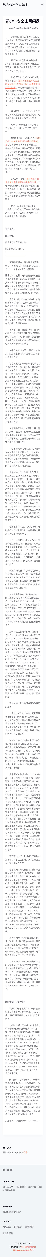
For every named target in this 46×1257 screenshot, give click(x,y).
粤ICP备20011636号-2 (23, 1250)
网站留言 (7, 1226)
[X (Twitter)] (8, 1170)
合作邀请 (18, 1226)
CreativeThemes (28, 1247)
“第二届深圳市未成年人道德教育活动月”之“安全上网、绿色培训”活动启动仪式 (22, 84)
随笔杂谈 (35, 28)
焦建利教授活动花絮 (12, 1211)
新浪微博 (21, 1186)
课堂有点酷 (8, 1186)
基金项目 (11, 1190)
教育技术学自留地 (15, 4)
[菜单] (42, 4)
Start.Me (32, 1186)
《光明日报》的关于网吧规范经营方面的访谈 (22, 141)
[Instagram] (11, 1170)
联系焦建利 (8, 1233)
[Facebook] (4, 1170)
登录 (25, 1152)
